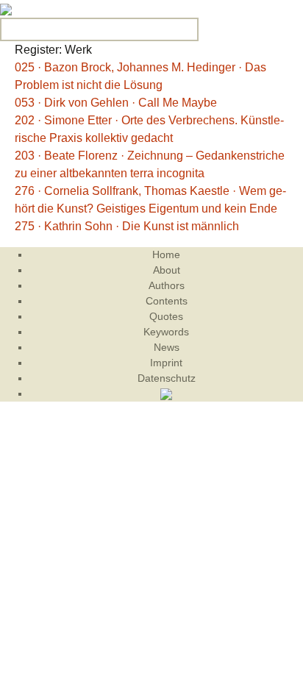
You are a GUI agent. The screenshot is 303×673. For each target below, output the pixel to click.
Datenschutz (167, 378)
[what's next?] (6, 8)
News (166, 347)
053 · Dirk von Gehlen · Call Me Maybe (116, 102)
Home (166, 254)
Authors (167, 285)
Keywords (166, 332)
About (166, 270)
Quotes (166, 316)
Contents (167, 301)
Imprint (166, 362)
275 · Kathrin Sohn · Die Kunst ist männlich (127, 226)
